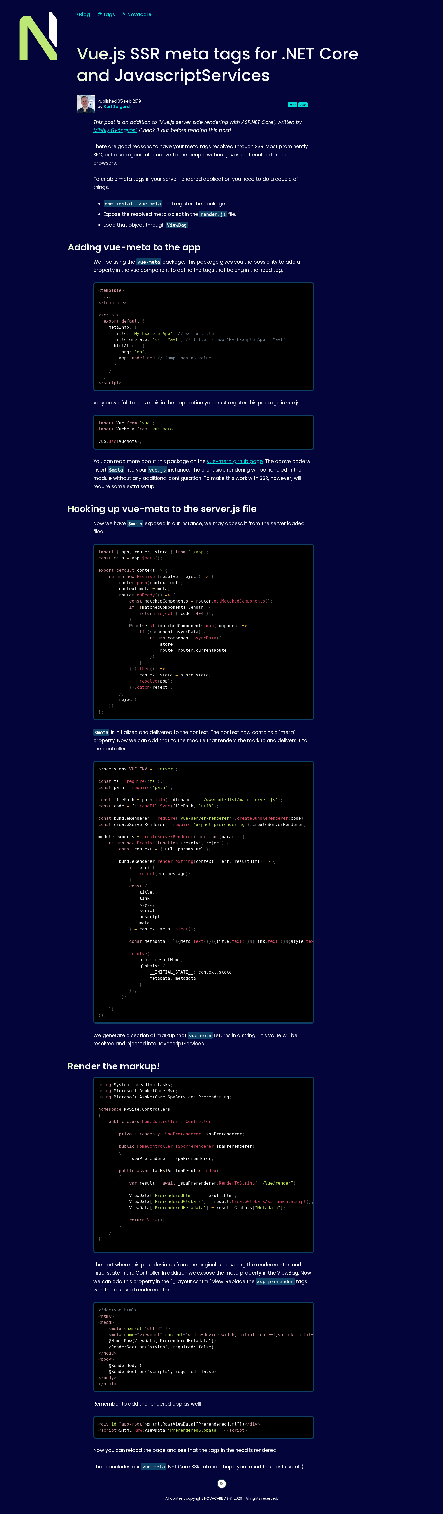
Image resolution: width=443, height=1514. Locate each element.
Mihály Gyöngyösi (115, 130)
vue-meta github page (235, 461)
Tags (106, 14)
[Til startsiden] (38, 35)
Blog (84, 14)
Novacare (139, 14)
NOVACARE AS (216, 1498)
